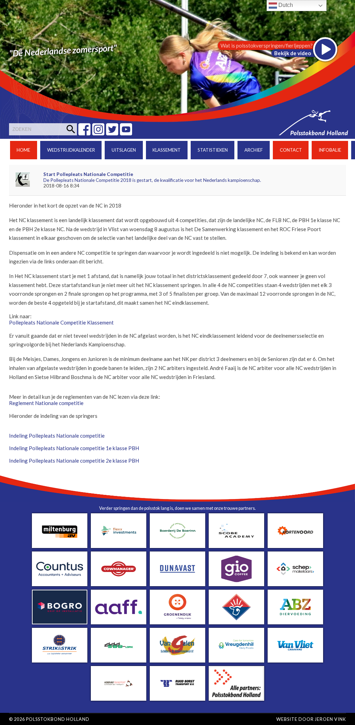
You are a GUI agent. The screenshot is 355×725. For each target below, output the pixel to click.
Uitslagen (124, 150)
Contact (291, 150)
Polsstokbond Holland (57, 719)
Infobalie (330, 150)
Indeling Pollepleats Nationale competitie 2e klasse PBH (74, 460)
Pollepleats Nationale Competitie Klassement (61, 322)
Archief (253, 150)
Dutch (285, 5)
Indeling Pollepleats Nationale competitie (57, 435)
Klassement (167, 150)
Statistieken (213, 150)
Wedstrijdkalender (71, 150)
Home (23, 150)
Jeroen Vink (330, 719)
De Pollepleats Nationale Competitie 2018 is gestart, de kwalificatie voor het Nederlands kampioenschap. (152, 180)
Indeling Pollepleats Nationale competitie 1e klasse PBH (74, 448)
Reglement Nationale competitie (46, 403)
